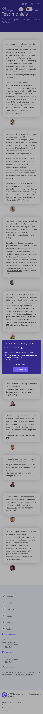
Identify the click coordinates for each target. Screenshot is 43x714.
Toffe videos (20, 369)
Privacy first (20, 364)
